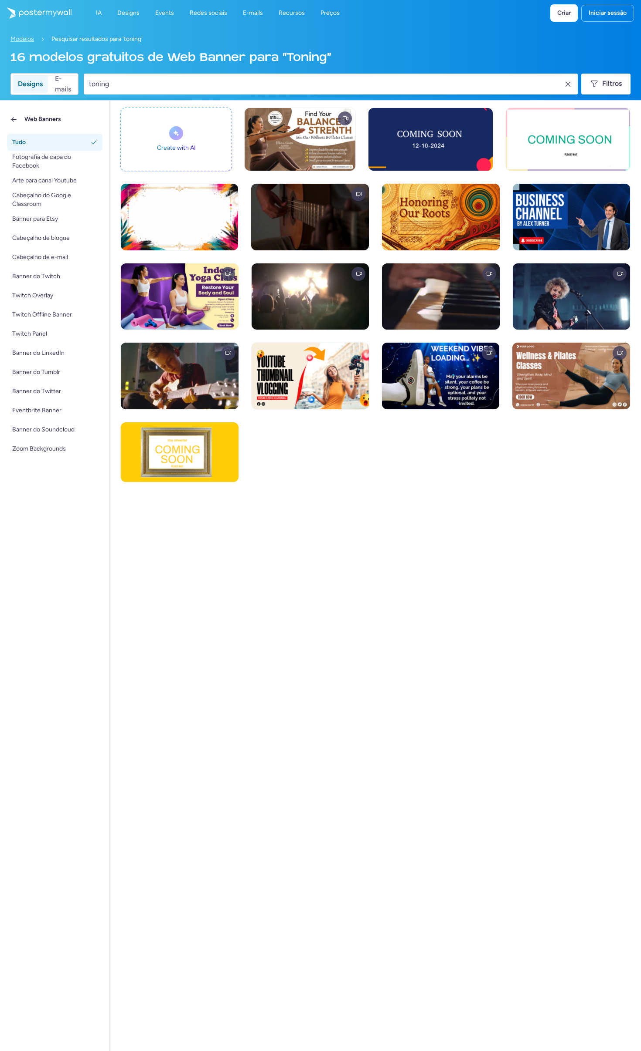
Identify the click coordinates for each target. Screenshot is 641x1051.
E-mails (63, 84)
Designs (30, 84)
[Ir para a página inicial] (36, 13)
